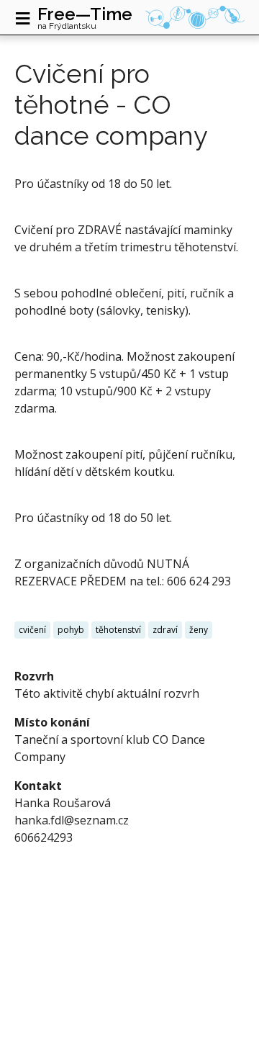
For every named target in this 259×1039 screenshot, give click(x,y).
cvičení (32, 630)
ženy (198, 630)
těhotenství (118, 630)
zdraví (165, 630)
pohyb (71, 630)
